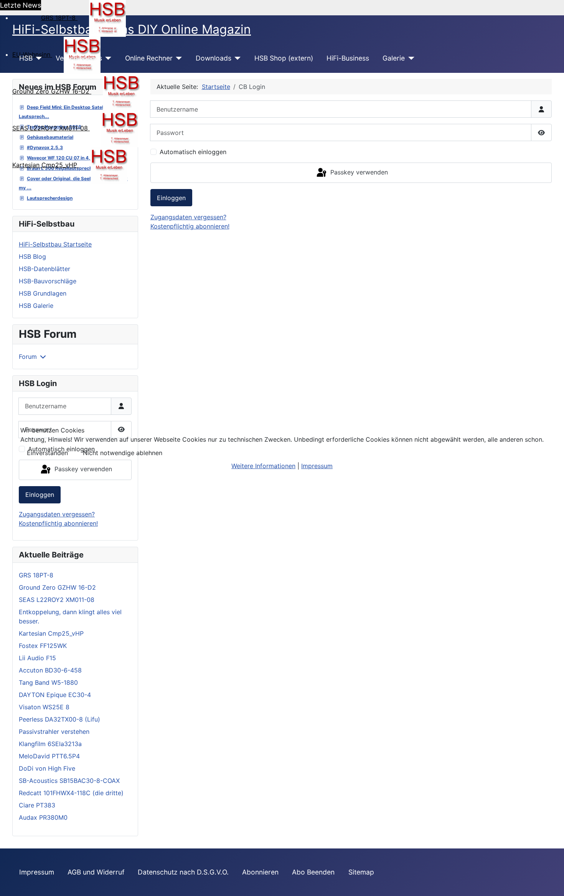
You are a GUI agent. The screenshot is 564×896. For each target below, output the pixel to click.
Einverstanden (47, 453)
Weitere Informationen (263, 466)
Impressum (317, 466)
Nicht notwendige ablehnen (122, 453)
